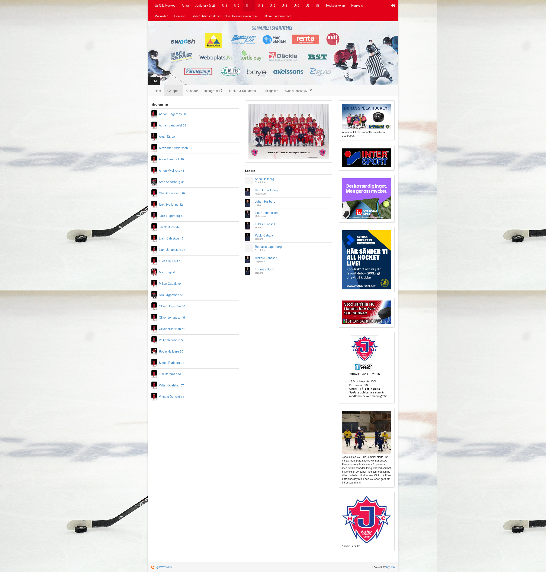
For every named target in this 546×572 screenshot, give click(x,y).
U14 (248, 5)
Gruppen (173, 91)
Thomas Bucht (264, 269)
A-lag (185, 5)
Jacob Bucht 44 (169, 227)
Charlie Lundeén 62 (172, 193)
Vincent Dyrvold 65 (171, 396)
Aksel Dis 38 (167, 136)
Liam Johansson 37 (172, 249)
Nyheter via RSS (164, 567)
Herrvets (357, 5)
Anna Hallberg (264, 179)
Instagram (211, 91)
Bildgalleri (271, 91)
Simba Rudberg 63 (171, 362)
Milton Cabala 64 (170, 283)
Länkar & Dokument (243, 91)
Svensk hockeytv (296, 91)
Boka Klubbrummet (278, 16)
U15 (237, 5)
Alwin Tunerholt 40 (171, 159)
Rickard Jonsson (266, 258)
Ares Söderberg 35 (171, 182)
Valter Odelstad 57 (171, 385)
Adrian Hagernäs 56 (172, 114)
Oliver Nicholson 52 (172, 329)
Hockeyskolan (335, 5)
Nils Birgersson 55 (171, 295)
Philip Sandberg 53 (171, 340)
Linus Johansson (266, 213)
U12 (272, 5)
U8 (318, 5)
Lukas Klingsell (265, 224)
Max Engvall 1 (168, 272)
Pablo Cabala (264, 235)
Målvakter (161, 16)
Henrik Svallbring (266, 190)
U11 (284, 5)
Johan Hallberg (265, 201)
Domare (179, 16)
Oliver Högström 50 (172, 306)
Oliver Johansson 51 (173, 317)
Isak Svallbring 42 (171, 204)
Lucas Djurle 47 (169, 261)
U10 (296, 5)
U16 (225, 5)
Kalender (192, 91)
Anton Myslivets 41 (171, 170)
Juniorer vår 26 (205, 5)
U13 (260, 5)
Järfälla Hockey (165, 5)
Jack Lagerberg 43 (171, 215)
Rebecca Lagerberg (268, 246)
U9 (307, 5)
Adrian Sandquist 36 (172, 125)
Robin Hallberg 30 (171, 351)
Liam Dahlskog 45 (171, 238)
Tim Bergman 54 (170, 374)
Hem (158, 91)
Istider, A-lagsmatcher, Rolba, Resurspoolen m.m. (225, 16)
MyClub (390, 567)
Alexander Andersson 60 (175, 148)
